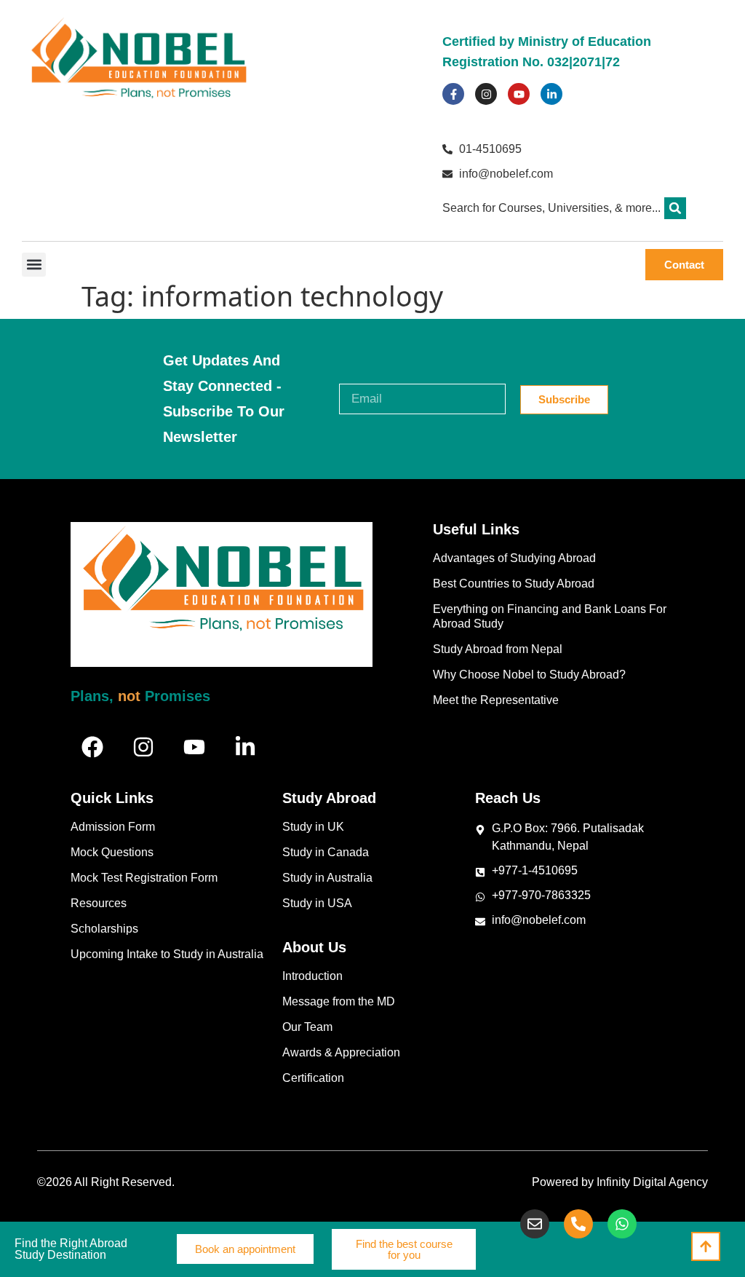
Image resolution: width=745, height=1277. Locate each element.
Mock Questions (112, 852)
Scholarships (104, 928)
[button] (675, 208)
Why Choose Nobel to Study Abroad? (529, 674)
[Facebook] (92, 747)
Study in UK (313, 827)
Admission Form (113, 827)
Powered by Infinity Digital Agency (620, 1182)
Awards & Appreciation (341, 1052)
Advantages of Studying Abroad (514, 558)
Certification (313, 1078)
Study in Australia (327, 877)
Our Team (307, 1027)
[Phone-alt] (578, 1223)
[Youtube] (519, 94)
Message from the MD (338, 1001)
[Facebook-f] (453, 94)
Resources (99, 903)
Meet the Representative (496, 700)
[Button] (705, 1246)
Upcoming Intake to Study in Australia (167, 954)
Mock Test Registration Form (144, 877)
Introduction (312, 976)
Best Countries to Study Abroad (513, 583)
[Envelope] (534, 1223)
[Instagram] (486, 94)
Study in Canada (325, 852)
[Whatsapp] (622, 1223)
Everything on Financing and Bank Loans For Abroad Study (549, 616)
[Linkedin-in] (551, 94)
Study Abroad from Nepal (497, 649)
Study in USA (317, 903)
